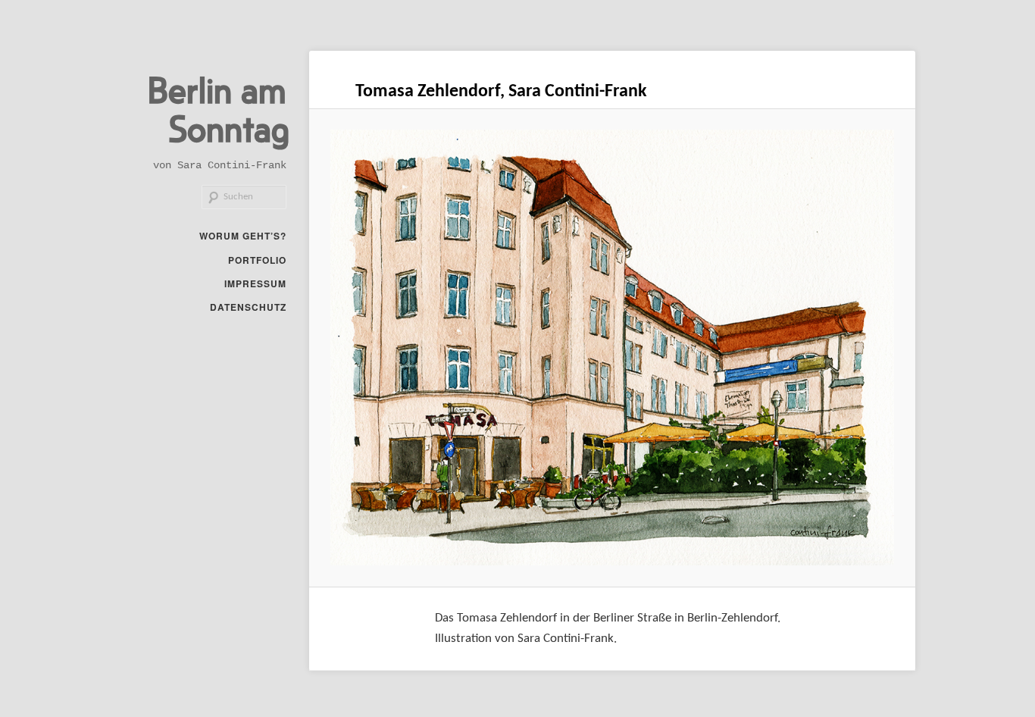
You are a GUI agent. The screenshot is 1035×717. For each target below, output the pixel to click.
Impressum (255, 283)
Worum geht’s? (242, 236)
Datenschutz (248, 307)
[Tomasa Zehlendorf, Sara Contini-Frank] (612, 347)
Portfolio (257, 260)
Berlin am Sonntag (218, 108)
